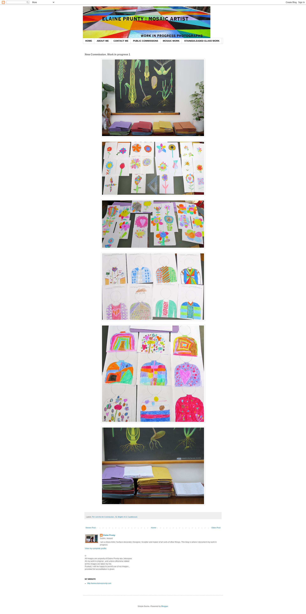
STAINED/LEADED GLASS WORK (201, 41)
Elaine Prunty (109, 535)
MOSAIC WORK (171, 41)
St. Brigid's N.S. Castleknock (126, 517)
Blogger (164, 606)
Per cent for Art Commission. (103, 517)
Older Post (215, 528)
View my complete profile (95, 548)
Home (153, 528)
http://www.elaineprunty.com (99, 583)
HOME (88, 41)
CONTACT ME (120, 41)
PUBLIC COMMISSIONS (145, 41)
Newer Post (91, 528)
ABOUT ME (103, 41)
